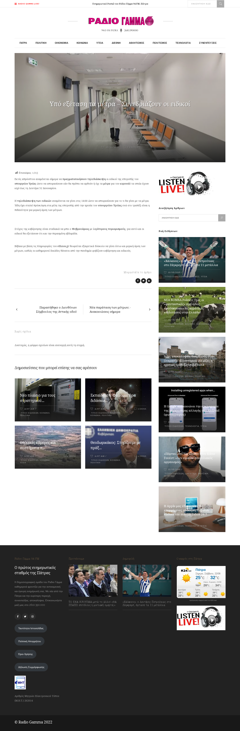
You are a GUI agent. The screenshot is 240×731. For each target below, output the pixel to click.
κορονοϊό (125, 183)
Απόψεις (190, 324)
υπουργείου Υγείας (25, 183)
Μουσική (203, 474)
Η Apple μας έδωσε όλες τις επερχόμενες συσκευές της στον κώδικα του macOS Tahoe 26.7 (186, 510)
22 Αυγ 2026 (29, 409)
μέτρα (107, 183)
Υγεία (23, 463)
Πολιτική (25, 415)
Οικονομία (202, 324)
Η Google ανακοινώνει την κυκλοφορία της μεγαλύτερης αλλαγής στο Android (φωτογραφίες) (191, 410)
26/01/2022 (112, 147)
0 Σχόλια (132, 147)
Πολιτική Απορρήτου (29, 641)
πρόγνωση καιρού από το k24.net (203, 600)
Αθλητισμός (192, 277)
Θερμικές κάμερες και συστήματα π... (38, 445)
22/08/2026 (174, 272)
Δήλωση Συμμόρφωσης (31, 667)
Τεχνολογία (192, 426)
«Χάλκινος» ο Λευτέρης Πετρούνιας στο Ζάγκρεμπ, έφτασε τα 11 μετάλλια (191, 263)
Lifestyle (191, 474)
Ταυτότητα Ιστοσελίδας (31, 628)
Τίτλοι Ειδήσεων (29, 413)
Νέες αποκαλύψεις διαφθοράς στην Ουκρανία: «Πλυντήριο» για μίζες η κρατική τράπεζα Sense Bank (189, 360)
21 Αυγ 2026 (99, 409)
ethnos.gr (63, 246)
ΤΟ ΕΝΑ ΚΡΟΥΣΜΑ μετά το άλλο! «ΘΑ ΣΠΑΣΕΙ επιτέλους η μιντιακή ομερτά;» (93, 603)
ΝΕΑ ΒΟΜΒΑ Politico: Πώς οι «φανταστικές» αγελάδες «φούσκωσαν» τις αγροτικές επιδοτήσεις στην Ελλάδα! (184, 306)
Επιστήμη (115, 413)
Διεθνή (189, 376)
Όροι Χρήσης (25, 654)
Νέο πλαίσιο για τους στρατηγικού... (37, 398)
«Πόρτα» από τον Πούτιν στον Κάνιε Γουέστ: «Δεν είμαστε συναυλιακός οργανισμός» (189, 458)
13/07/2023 (78, 613)
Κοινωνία (45, 413)
